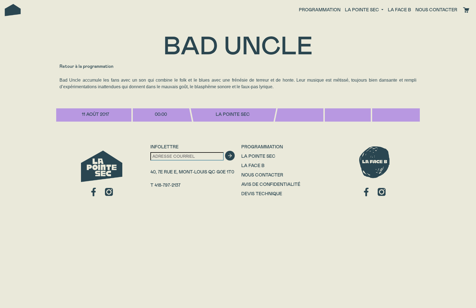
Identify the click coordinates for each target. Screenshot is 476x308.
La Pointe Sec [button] (362, 10)
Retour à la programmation (86, 66)
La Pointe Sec (258, 156)
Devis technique (261, 194)
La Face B (252, 165)
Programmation (319, 10)
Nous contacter (436, 10)
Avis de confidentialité (270, 184)
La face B (399, 10)
